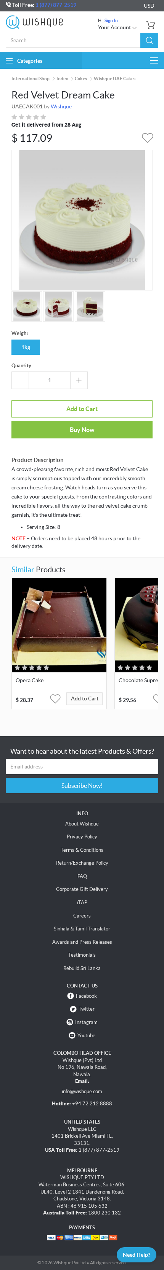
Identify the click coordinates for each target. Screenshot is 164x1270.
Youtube (86, 1035)
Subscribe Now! (82, 785)
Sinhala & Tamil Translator (82, 929)
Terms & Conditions (82, 850)
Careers (82, 916)
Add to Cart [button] (84, 698)
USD (149, 6)
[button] (149, 40)
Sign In (111, 20)
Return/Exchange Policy (82, 863)
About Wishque (82, 824)
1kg (25, 347)
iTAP (82, 902)
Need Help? (136, 1255)
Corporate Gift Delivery (82, 889)
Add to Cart (82, 408)
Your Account (115, 27)
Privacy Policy (82, 837)
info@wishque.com (82, 1091)
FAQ (82, 876)
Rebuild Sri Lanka (82, 968)
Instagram (86, 1022)
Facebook (86, 996)
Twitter (87, 1009)
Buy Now (82, 429)
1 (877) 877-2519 (55, 5)
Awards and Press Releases (82, 942)
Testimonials (82, 955)
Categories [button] (29, 61)
